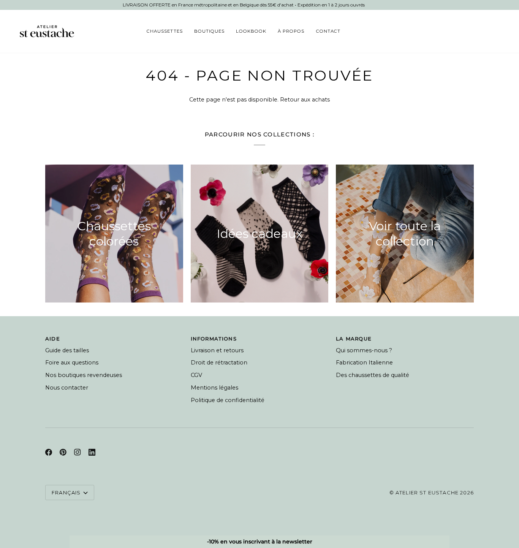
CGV (196, 375)
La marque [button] (354, 339)
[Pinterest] (63, 452)
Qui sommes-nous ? (364, 350)
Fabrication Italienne (364, 362)
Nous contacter (66, 387)
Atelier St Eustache (427, 492)
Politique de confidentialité (227, 400)
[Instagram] (77, 452)
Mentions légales (214, 387)
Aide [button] (52, 339)
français (66, 492)
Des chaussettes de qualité (372, 375)
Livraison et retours (217, 350)
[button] (164, 31)
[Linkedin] (92, 452)
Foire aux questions (71, 362)
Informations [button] (214, 339)
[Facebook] (48, 452)
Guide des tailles (67, 350)
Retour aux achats (305, 99)
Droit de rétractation (219, 362)
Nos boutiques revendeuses (83, 375)
